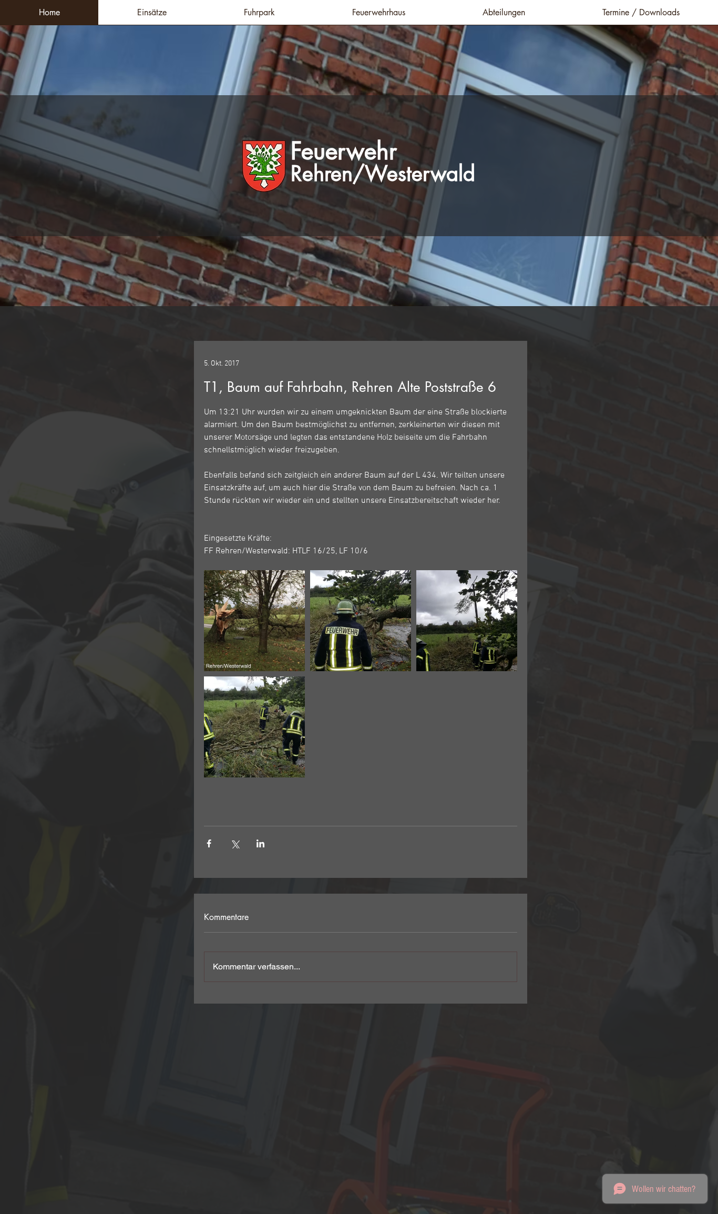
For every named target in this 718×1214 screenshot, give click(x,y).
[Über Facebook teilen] (209, 843)
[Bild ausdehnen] (254, 620)
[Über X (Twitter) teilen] (235, 843)
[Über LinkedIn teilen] (260, 843)
